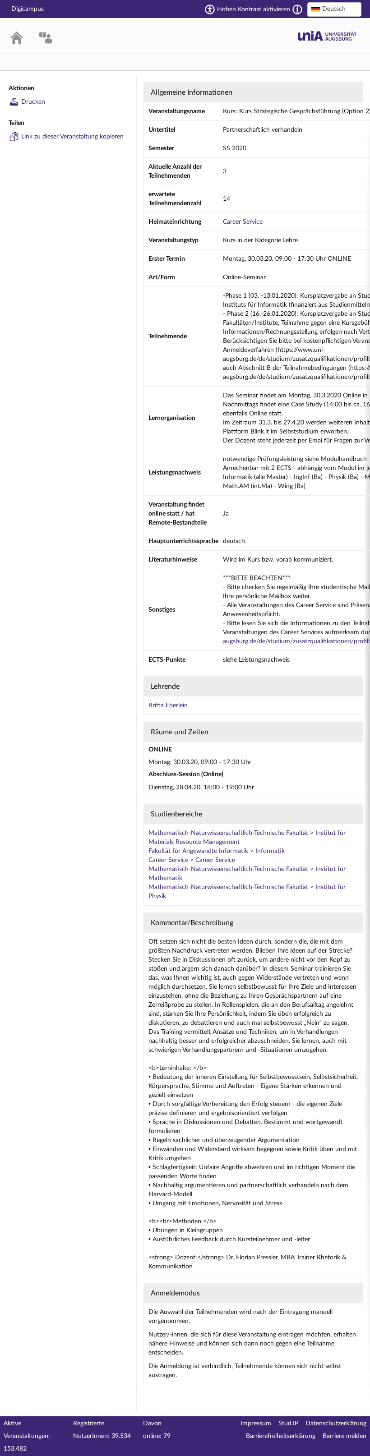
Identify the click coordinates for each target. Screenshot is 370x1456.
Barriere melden (344, 1436)
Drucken (33, 102)
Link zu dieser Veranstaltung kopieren (72, 137)
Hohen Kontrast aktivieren (253, 9)
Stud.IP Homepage (327, 36)
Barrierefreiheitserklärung (280, 1436)
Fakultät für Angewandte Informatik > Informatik (216, 851)
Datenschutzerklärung (335, 1423)
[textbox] (334, 9)
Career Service (243, 222)
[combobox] (334, 9)
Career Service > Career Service (191, 860)
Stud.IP (288, 1423)
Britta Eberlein (168, 705)
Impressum (255, 1423)
